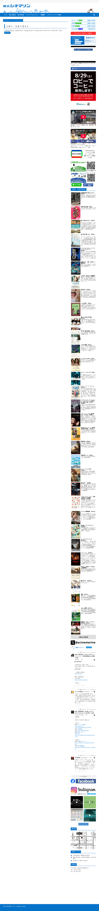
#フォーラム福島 (81, 724)
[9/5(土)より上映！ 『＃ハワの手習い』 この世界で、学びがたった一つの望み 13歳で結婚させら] (90, 802)
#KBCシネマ (80, 732)
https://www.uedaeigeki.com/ (82, 730)
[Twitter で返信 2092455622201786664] (75, 685)
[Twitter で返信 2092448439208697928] (75, 751)
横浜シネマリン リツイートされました (88, 652)
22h (92, 691)
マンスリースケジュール (32, 14)
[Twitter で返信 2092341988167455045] (75, 705)
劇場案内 (43, 14)
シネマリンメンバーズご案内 (54, 14)
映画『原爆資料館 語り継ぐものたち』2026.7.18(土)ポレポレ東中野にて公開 (84, 712)
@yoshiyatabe (84, 757)
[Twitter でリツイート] (78, 652)
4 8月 (90, 757)
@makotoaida (78, 673)
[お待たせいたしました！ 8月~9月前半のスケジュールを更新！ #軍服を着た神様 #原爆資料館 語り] (77, 815)
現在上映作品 (12, 14)
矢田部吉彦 (77, 757)
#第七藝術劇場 (80, 745)
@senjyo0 (77, 659)
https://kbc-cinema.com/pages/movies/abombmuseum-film (85, 735)
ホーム (5, 14)
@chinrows (87, 691)
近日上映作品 (20, 14)
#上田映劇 (79, 729)
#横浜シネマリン (82, 741)
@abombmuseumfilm (79, 714)
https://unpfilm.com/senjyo (81, 680)
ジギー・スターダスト (17, 26)
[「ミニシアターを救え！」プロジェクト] (77, 154)
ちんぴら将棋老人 (79, 691)
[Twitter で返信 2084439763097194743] (75, 771)
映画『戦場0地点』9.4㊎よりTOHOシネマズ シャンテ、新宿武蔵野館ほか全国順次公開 (85, 656)
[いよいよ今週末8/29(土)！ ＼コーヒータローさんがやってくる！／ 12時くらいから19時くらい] (77, 802)
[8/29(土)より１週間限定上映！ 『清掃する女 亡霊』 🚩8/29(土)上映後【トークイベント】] (90, 815)
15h (82, 659)
